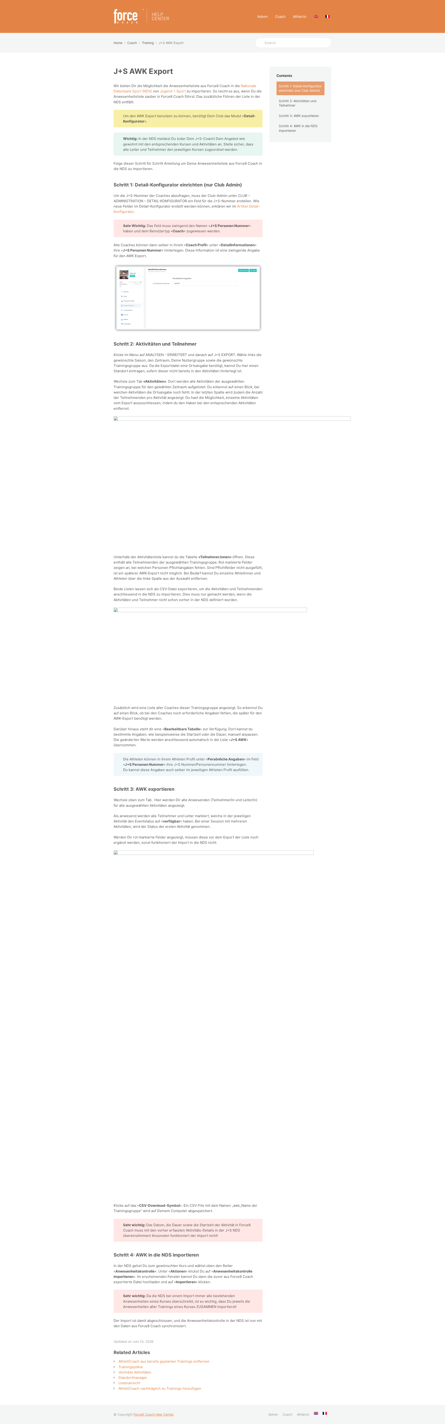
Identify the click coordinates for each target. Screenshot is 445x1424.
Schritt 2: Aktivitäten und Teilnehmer (297, 103)
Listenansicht (129, 1383)
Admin (262, 16)
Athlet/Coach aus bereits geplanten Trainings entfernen (164, 1361)
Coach (280, 16)
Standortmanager (132, 1377)
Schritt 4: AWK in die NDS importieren (298, 128)
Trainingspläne (130, 1367)
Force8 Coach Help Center (153, 1414)
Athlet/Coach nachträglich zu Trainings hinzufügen (159, 1388)
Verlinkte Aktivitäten (134, 1372)
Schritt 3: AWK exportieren (299, 116)
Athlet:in (299, 16)
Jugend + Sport (173, 91)
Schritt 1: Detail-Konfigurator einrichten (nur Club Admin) (300, 88)
